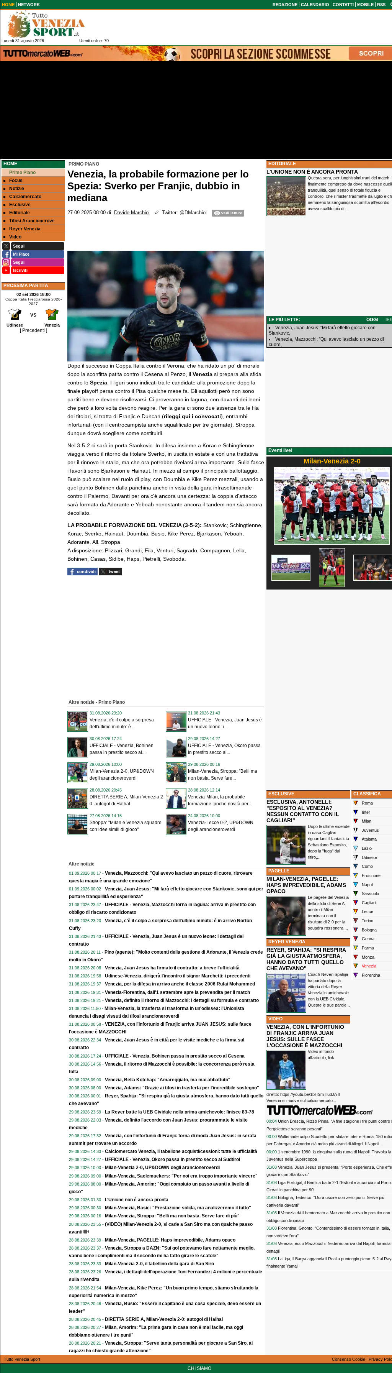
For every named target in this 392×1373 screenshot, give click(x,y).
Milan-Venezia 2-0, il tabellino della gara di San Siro (159, 1263)
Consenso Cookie (348, 1359)
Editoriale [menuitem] (19, 212)
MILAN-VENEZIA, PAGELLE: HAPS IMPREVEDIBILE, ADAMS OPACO (306, 885)
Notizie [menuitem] (16, 188)
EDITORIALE (282, 163)
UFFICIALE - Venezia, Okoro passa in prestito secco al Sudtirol (172, 1159)
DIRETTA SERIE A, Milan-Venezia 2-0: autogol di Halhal (164, 1319)
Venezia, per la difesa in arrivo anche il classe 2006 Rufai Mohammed (180, 984)
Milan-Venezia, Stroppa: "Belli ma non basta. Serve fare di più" (172, 1216)
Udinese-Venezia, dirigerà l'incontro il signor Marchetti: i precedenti (177, 976)
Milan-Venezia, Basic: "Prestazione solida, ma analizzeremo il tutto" (178, 1207)
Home (10, 163)
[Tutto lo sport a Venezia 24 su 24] (52, 24)
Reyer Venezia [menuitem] (25, 229)
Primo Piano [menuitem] (22, 172)
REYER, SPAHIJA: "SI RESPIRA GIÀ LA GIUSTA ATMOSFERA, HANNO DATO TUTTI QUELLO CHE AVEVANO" (306, 959)
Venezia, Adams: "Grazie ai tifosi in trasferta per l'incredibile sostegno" (182, 1088)
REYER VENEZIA (286, 941)
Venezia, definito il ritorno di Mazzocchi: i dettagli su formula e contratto (182, 1000)
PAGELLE (278, 871)
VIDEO (275, 1019)
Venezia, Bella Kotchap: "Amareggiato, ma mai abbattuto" (167, 1079)
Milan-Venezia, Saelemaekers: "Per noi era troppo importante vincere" (181, 1176)
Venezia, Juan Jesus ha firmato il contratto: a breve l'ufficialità (172, 968)
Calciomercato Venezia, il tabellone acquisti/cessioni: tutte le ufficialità (181, 1151)
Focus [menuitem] (16, 180)
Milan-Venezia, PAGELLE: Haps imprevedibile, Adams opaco (170, 1240)
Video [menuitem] (15, 237)
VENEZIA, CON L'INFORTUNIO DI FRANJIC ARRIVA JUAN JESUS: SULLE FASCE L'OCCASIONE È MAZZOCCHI (305, 1036)
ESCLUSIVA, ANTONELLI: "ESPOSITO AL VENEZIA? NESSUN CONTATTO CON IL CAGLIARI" (302, 811)
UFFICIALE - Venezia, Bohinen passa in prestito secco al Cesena (175, 1056)
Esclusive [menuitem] (20, 204)
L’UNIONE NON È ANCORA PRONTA (312, 172)
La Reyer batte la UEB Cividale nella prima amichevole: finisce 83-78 (179, 1112)
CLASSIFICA (367, 794)
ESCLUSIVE (281, 794)
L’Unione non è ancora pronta (136, 1199)
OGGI (372, 319)
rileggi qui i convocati (192, 416)
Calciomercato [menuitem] (25, 196)
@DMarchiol (193, 212)
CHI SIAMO (199, 1368)
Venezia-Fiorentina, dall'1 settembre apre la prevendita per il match (177, 992)
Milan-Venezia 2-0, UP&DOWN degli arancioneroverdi (162, 1167)
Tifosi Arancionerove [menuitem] (32, 220)
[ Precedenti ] (33, 330)
